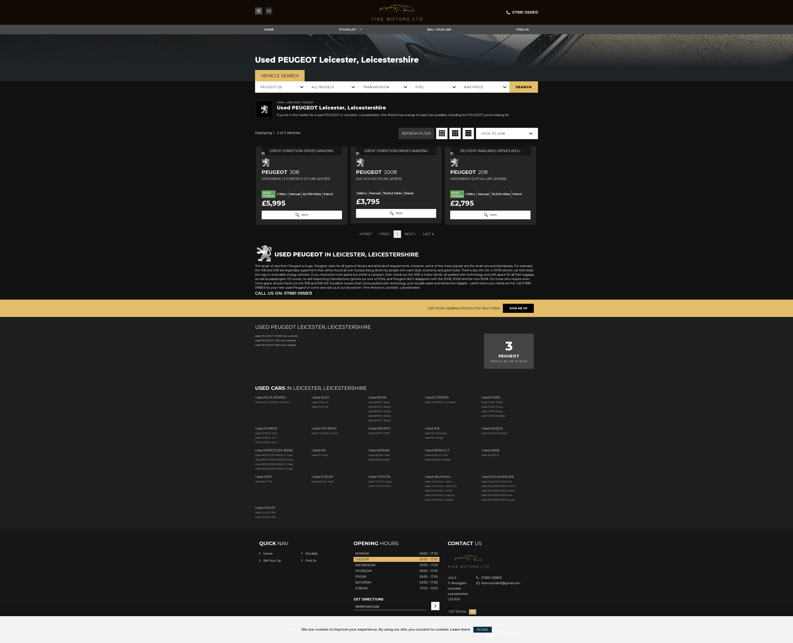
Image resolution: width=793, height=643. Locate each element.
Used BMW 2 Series (379, 406)
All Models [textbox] (323, 87)
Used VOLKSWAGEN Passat (498, 490)
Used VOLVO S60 (265, 512)
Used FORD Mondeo (493, 415)
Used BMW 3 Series (379, 411)
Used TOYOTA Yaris (379, 486)
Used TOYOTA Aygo (380, 481)
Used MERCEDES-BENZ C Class (274, 464)
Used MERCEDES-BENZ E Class (274, 468)
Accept (482, 629)
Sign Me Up (518, 308)
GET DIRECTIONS (368, 599)
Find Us (522, 29)
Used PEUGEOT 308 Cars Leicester (275, 344)
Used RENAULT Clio (436, 455)
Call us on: (283, 293)
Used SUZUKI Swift (323, 481)
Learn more (460, 629)
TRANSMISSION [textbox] (376, 87)
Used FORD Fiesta (492, 402)
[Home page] (396, 13)
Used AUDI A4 (320, 402)
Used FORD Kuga (491, 411)
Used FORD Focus (492, 406)
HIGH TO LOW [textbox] (493, 133)
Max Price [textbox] (473, 87)
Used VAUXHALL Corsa (438, 490)
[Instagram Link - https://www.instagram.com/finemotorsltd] (258, 11)
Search (524, 87)
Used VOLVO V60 (265, 516)
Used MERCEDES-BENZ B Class (274, 459)
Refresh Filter (416, 133)
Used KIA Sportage (436, 433)
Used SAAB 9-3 (490, 455)
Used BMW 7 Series (379, 420)
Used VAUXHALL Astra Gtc (441, 486)
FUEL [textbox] (419, 87)
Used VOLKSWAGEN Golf (496, 481)
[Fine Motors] (469, 569)
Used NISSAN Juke (379, 455)
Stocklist (347, 29)
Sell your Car (439, 29)
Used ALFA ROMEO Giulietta (272, 402)
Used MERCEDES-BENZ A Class (274, 455)
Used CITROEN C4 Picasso (440, 402)
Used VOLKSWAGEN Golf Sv (498, 486)
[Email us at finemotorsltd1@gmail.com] (268, 11)
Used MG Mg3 (320, 455)
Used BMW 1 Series (379, 402)
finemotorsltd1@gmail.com (495, 583)
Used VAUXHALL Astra (438, 481)
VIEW (304, 214)
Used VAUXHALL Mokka (439, 499)
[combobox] (280, 87)
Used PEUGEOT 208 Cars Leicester (275, 340)
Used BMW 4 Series (379, 415)
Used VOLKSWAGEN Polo (496, 495)
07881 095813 (525, 12)
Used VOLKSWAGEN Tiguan (498, 499)
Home (269, 29)
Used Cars (293, 102)
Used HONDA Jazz (266, 442)
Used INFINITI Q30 (379, 433)
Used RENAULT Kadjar (438, 459)
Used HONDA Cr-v (266, 437)
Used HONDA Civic (266, 433)
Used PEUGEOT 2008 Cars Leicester (276, 335)
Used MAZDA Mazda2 (494, 433)
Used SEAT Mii (263, 481)
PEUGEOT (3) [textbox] (271, 87)
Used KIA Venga (434, 437)
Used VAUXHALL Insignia (440, 495)
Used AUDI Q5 (320, 406)
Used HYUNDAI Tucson (325, 433)
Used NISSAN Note (379, 459)
